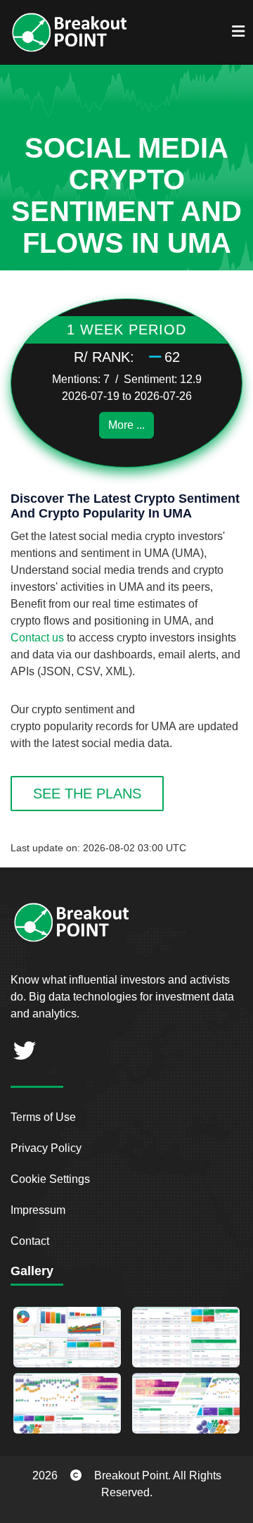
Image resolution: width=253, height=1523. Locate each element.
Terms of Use (43, 1117)
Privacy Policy (46, 1148)
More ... (126, 425)
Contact (30, 1241)
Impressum (38, 1210)
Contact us (37, 638)
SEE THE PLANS (87, 793)
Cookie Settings (50, 1179)
